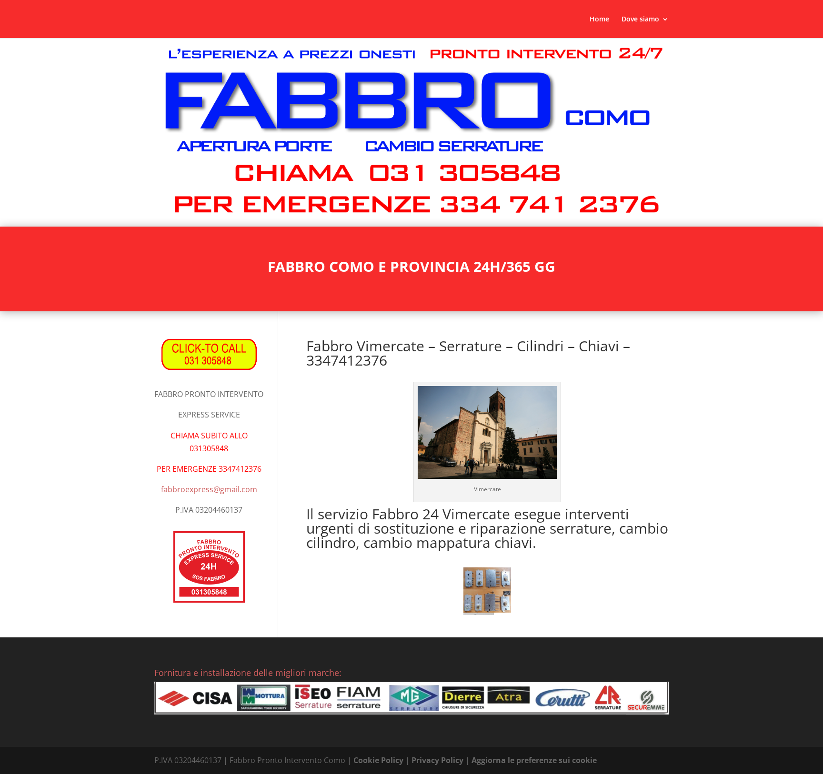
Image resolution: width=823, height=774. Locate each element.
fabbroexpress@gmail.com (209, 489)
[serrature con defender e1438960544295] (487, 601)
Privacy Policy (437, 760)
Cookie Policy (378, 760)
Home (599, 19)
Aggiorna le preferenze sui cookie (534, 760)
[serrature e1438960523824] (487, 578)
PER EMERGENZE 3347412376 (209, 469)
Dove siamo (640, 19)
